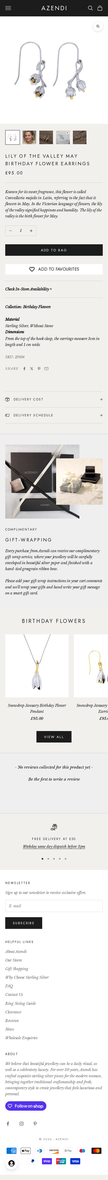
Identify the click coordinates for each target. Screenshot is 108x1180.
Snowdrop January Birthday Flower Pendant (37, 708)
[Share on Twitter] (32, 369)
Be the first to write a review (54, 779)
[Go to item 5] (79, 137)
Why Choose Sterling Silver (27, 977)
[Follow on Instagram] (21, 1123)
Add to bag (54, 250)
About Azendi (16, 951)
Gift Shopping (16, 968)
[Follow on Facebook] (7, 1123)
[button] (54, 778)
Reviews (12, 1020)
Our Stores (13, 960)
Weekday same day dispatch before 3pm (54, 846)
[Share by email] (46, 369)
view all (54, 736)
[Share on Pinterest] (39, 369)
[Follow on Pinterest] (35, 1123)
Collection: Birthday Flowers (28, 307)
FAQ (9, 986)
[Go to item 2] (29, 137)
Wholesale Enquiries (21, 1038)
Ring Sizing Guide (20, 1003)
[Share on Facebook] (24, 369)
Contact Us (14, 994)
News (9, 1029)
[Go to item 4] (63, 137)
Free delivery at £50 (54, 839)
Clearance (13, 1012)
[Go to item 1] (12, 137)
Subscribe (24, 923)
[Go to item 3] (46, 137)
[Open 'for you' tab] (11, 1163)
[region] (54, 837)
